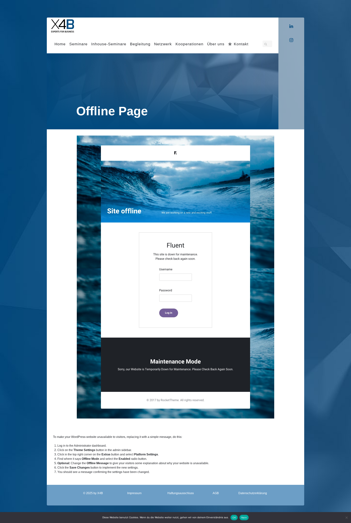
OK (234, 517)
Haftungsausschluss (180, 493)
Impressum (134, 493)
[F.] (62, 25)
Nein (244, 517)
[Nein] (346, 517)
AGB (216, 493)
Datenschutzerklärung (252, 493)
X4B (100, 493)
